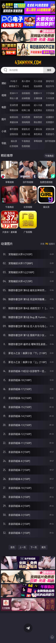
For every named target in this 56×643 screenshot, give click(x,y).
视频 (3, 95)
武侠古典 (50, 129)
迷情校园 (14, 134)
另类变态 (50, 110)
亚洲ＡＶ (14, 93)
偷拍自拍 (26, 105)
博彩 (3, 83)
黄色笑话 (38, 134)
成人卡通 (38, 105)
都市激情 (14, 129)
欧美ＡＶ (38, 93)
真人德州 (26, 81)
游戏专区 (50, 81)
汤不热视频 (50, 141)
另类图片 (50, 122)
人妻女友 (38, 129)
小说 (3, 131)
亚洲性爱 (14, 105)
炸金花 (26, 86)
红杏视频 (14, 146)
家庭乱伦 (26, 129)
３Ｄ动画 (50, 93)
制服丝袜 (14, 110)
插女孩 (14, 141)
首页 (12, 547)
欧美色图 (38, 117)
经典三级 (26, 110)
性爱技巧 (50, 134)
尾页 (44, 547)
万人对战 (38, 81)
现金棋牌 (38, 86)
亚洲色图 (26, 117)
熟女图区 (38, 122)
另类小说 (26, 134)
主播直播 (38, 98)
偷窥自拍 (14, 117)
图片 (3, 119)
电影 (3, 107)
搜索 (49, 70)
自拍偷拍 (26, 93)
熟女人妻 (14, 98)
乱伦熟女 (38, 110)
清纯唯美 (26, 122)
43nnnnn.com (28, 62)
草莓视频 (38, 141)
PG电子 (13, 81)
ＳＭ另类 (50, 98)
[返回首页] (52, 637)
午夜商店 (26, 141)
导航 (3, 143)
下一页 (33, 547)
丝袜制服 (26, 98)
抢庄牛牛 (50, 86)
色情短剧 (26, 146)
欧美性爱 (50, 105)
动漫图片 (50, 117)
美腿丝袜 (14, 122)
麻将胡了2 (14, 86)
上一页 (22, 547)
